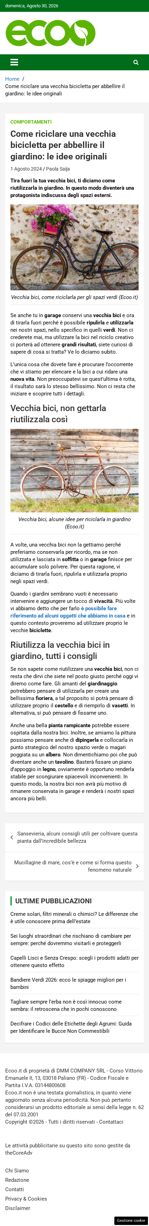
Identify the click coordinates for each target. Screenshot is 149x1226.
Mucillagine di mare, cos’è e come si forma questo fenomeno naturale (73, 866)
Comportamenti (31, 122)
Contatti (14, 1189)
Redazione (17, 1180)
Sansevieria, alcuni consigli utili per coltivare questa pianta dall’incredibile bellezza (77, 837)
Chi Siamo (17, 1171)
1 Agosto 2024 (26, 169)
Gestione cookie (131, 1220)
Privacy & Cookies (26, 1199)
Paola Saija (58, 169)
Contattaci (111, 1122)
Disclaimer (17, 1208)
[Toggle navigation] (14, 62)
